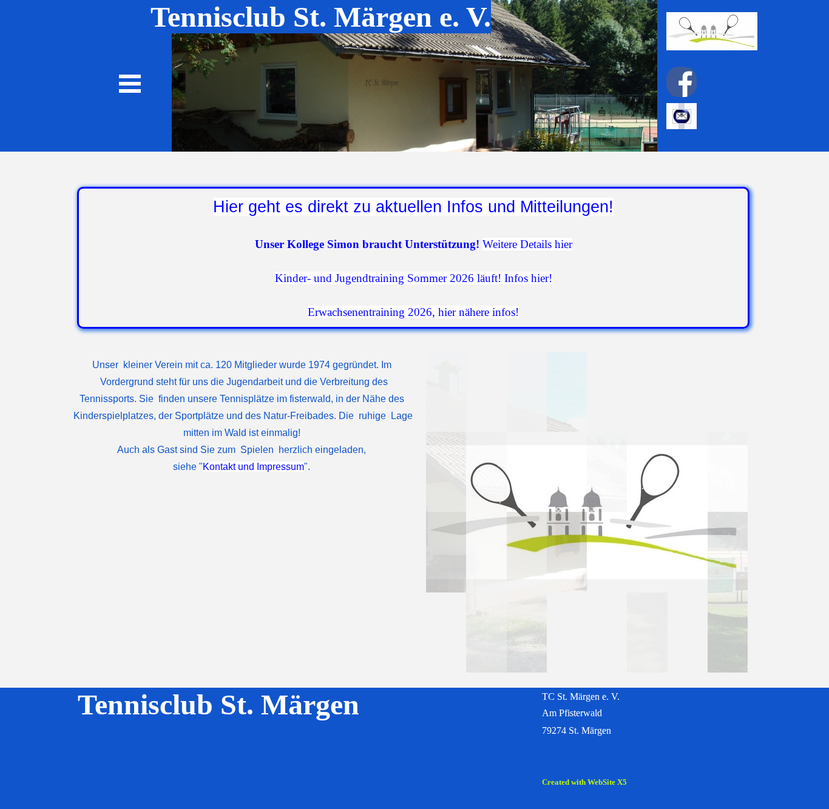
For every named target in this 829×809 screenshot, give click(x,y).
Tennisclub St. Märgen (218, 704)
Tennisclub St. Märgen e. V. (321, 17)
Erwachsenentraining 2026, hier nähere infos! (413, 312)
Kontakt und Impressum (253, 467)
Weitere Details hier (527, 244)
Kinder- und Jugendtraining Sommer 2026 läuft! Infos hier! (413, 278)
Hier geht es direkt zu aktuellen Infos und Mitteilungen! (413, 207)
